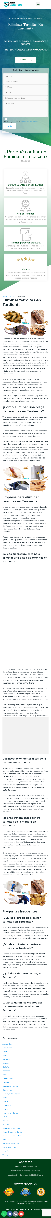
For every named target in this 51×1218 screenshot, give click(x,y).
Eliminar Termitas (16, 18)
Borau (5, 1075)
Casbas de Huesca (10, 1086)
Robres (5, 1124)
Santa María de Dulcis (11, 1136)
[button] (25, 60)
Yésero (5, 1155)
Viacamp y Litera (9, 1147)
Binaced (6, 1063)
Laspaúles (6, 1109)
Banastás (6, 1059)
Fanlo (4, 1098)
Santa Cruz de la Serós (12, 1132)
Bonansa (6, 1071)
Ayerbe (5, 1052)
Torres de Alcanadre (10, 1144)
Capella (5, 1082)
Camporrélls (7, 1078)
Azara (4, 1055)
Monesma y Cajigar (10, 1113)
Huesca (29, 18)
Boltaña (5, 1067)
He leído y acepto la (20, 122)
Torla (4, 1140)
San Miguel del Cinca (11, 1128)
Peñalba (6, 1121)
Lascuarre (6, 1105)
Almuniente (7, 1048)
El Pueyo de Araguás (11, 1094)
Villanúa (5, 1151)
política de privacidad (29, 122)
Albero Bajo (7, 1044)
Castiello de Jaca (9, 1090)
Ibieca (5, 1101)
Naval (4, 1117)
